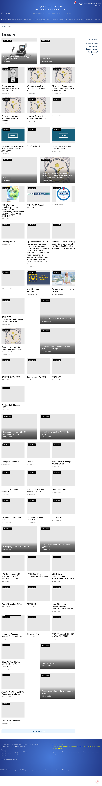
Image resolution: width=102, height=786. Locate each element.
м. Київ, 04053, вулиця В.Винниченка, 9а (13, 746)
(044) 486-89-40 (6, 754)
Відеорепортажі (91, 46)
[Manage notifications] (97, 781)
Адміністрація (29, 20)
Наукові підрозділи (42, 20)
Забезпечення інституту (74, 20)
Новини (3, 20)
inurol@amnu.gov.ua (11, 759)
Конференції (93, 52)
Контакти (97, 20)
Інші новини (93, 39)
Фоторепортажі (92, 49)
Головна (3, 26)
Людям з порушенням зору (91, 3)
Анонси (95, 55)
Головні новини (92, 43)
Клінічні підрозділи (57, 20)
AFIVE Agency (65, 770)
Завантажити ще (38, 731)
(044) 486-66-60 (6, 756)
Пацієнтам (88, 20)
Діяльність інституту (15, 20)
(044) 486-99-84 (6, 752)
